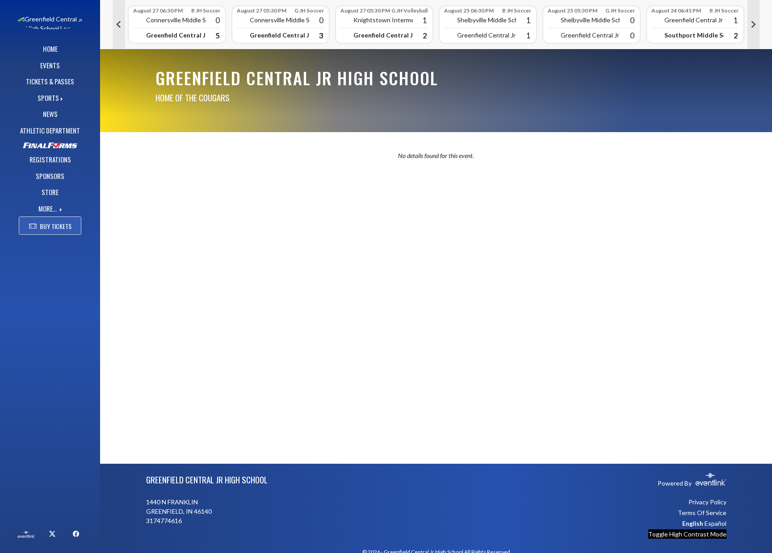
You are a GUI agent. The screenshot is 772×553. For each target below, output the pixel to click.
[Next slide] (753, 24)
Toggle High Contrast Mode (687, 534)
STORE (50, 192)
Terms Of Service (702, 512)
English (692, 523)
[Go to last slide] (119, 24)
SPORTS (48, 98)
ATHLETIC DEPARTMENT (50, 130)
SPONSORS (50, 176)
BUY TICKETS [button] (55, 226)
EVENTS (50, 65)
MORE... (48, 208)
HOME (50, 49)
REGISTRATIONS (50, 159)
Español (715, 523)
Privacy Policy (707, 502)
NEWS (50, 114)
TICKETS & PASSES (50, 81)
